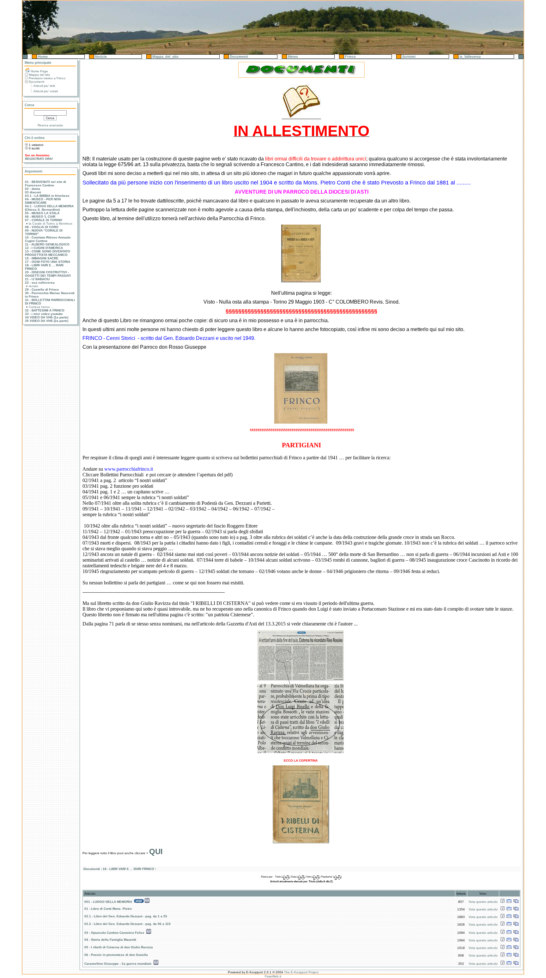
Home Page (39, 71)
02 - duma (32, 188)
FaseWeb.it (273, 976)
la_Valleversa (469, 56)
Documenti (238, 56)
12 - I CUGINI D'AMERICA (44, 248)
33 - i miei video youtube (44, 314)
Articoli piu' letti (44, 86)
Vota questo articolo (483, 901)
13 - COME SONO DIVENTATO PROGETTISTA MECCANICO (47, 253)
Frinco (350, 56)
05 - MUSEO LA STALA (42, 213)
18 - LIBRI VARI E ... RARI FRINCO (128, 869)
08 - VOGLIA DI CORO (41, 227)
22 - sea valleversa (40, 282)
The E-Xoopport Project (301, 972)
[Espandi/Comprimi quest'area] (25, 57)
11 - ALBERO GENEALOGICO (47, 244)
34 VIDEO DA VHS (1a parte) (46, 317)
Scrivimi (408, 56)
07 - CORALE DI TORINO (43, 220)
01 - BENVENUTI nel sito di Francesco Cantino (45, 183)
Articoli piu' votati (45, 91)
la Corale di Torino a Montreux (50, 223)
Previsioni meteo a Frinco (47, 78)
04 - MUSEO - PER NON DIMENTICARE (43, 200)
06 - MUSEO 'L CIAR (40, 216)
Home (42, 56)
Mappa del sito (39, 74)
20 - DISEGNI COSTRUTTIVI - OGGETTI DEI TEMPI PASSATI (48, 273)
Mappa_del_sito (165, 56)
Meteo (292, 56)
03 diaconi (33, 192)
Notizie (100, 56)
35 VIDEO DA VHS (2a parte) (46, 321)
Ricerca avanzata (50, 125)
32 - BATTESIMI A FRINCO (44, 310)
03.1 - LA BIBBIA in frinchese (47, 195)
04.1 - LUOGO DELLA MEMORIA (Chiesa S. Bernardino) (49, 207)
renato (33, 286)
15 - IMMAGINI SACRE (41, 258)
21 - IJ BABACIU (37, 279)
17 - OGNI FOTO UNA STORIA (47, 261)
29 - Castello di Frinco (42, 289)
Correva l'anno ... (41, 307)
